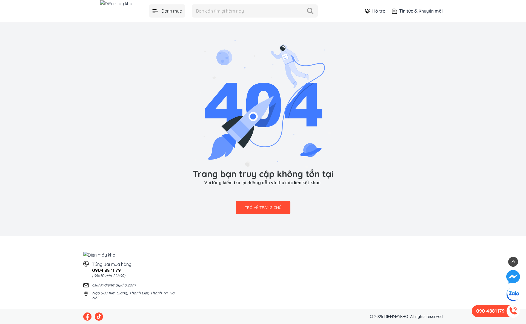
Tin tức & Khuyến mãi (421, 11)
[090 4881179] (513, 311)
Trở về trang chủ (263, 207)
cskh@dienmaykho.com (114, 285)
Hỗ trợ (378, 11)
